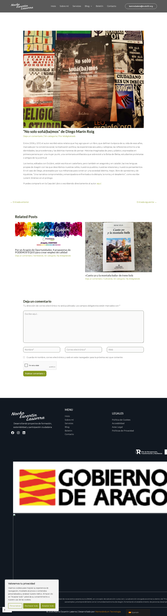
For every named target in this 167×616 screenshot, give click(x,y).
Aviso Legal (117, 427)
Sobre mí (64, 6)
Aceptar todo (48, 606)
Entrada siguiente (147, 202)
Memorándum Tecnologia (108, 611)
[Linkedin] (23, 432)
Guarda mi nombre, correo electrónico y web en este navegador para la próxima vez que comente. (75, 357)
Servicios (77, 6)
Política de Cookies (121, 420)
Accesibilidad (118, 423)
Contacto (111, 6)
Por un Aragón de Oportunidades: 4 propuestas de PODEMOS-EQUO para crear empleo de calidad (43, 251)
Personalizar (15, 606)
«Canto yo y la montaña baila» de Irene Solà (109, 275)
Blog (87, 6)
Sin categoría (50, 136)
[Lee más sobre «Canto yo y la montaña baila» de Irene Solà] (118, 247)
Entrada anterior (19, 202)
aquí (99, 183)
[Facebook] (12, 432)
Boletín (99, 6)
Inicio (53, 6)
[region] (32, 595)
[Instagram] (18, 432)
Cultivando (108, 279)
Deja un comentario (33, 136)
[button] (90, 6)
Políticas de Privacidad (123, 431)
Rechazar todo (31, 606)
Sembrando (39, 256)
